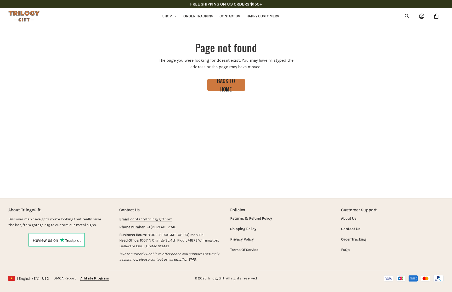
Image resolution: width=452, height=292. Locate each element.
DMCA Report (64, 278)
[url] (151, 219)
